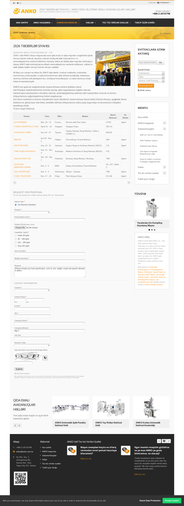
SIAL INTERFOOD (22, 172)
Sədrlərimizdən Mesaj (148, 146)
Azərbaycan (164, 3)
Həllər (90, 22)
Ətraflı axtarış (145, 90)
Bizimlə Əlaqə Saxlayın (154, 285)
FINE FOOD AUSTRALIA (24, 151)
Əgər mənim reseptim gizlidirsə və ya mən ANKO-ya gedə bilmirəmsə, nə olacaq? (151, 450)
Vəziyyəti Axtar (147, 85)
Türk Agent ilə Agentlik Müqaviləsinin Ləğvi (148, 153)
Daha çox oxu (86, 459)
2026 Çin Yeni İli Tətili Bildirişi (151, 135)
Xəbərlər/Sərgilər (67, 22)
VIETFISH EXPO (21, 145)
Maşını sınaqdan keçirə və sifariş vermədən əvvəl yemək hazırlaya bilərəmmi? (99, 450)
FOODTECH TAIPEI (22, 132)
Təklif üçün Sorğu (145, 22)
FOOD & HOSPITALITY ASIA (26, 126)
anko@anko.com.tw (24, 451)
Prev (15, 425)
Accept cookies (172, 500)
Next (19, 425)
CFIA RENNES (20, 122)
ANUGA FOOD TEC (22, 158)
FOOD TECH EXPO (22, 176)
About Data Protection (149, 500)
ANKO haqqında (42, 22)
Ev (161, 33)
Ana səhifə (22, 22)
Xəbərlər (167, 33)
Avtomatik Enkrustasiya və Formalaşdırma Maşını (150, 269)
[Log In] (14, 3)
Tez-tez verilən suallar (115, 22)
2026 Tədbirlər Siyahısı (149, 141)
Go (160, 62)
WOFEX (17, 139)
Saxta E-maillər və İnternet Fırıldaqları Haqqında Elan (150, 160)
